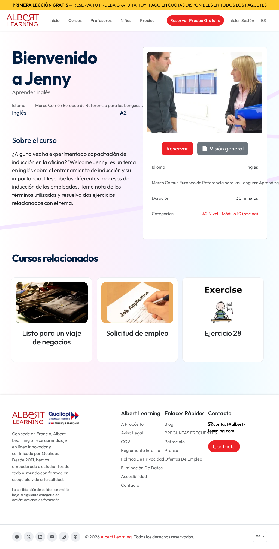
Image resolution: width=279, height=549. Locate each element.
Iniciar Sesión (241, 20)
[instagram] (64, 537)
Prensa (171, 450)
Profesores (101, 20)
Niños (125, 20)
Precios (147, 20)
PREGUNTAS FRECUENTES (191, 433)
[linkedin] (40, 537)
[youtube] (52, 537)
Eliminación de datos (142, 467)
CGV (125, 441)
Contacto (130, 485)
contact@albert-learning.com (226, 427)
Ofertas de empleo (183, 459)
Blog (169, 424)
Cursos (75, 20)
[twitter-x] (29, 537)
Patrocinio (175, 441)
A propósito (132, 424)
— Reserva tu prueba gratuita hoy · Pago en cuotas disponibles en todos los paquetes (140, 5)
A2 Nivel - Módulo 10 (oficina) (230, 213)
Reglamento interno (140, 450)
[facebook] (17, 537)
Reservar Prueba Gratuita (195, 20)
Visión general (226, 148)
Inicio (54, 20)
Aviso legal (132, 433)
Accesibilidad (134, 476)
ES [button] (264, 20)
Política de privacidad (142, 459)
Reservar (177, 148)
